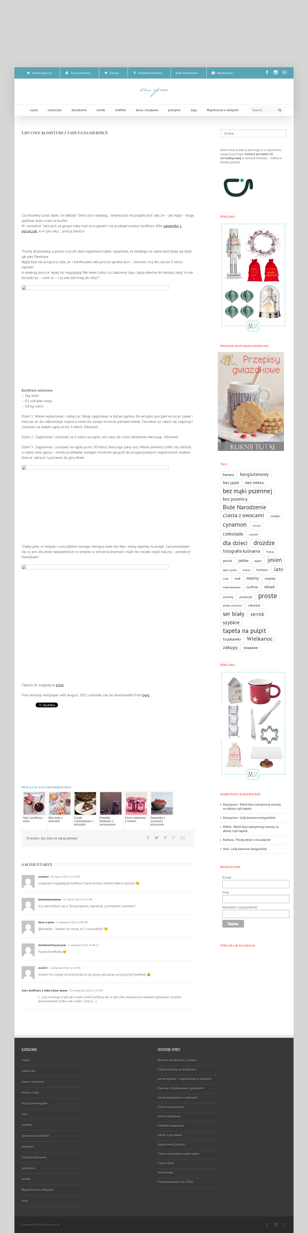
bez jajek (231, 482)
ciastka (275, 516)
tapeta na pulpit (244, 630)
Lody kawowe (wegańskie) (258, 818)
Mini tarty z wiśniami (55, 819)
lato (278, 569)
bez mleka (254, 482)
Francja (270, 551)
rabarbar (254, 605)
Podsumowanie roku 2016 (175, 1182)
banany (228, 474)
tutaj (60, 685)
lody (226, 578)
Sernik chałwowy (169, 1116)
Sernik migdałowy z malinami (177, 1098)
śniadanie (251, 647)
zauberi (43, 876)
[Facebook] (267, 72)
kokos (246, 570)
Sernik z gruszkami (170, 1135)
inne (24, 1114)
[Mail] (284, 72)
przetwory (28, 1168)
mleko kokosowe (231, 587)
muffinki (252, 587)
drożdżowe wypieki (35, 1103)
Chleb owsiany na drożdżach (177, 1070)
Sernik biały (165, 1173)
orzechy (228, 597)
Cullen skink (166, 1163)
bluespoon (230, 804)
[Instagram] (276, 72)
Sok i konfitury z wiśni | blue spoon (45, 990)
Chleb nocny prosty (171, 1107)
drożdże (264, 542)
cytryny (257, 525)
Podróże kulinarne (34, 1157)
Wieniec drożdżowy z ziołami (177, 1060)
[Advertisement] (154, 33)
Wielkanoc (260, 638)
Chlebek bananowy (171, 1126)
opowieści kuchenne (35, 1136)
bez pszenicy (235, 499)
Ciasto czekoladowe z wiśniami (83, 821)
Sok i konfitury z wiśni (33, 819)
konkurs (262, 569)
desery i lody (30, 1093)
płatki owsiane (232, 605)
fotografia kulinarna (241, 551)
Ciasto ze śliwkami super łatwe (178, 1154)
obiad (269, 586)
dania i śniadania (33, 1082)
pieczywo (28, 1147)
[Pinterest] (165, 838)
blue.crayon (46, 922)
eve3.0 (42, 968)
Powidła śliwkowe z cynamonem (107, 821)
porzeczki (245, 597)
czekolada (233, 534)
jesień (275, 559)
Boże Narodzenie (244, 507)
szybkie (231, 622)
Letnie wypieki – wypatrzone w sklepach (185, 1079)
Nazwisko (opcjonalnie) (239, 907)
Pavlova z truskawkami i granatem (181, 1088)
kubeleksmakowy (49, 899)
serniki (26, 1179)
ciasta (26, 1060)
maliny (252, 578)
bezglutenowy (254, 474)
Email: (227, 877)
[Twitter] (157, 838)
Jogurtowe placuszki (171, 1144)
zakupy (230, 647)
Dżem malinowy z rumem (135, 819)
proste (267, 595)
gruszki (227, 561)
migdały (270, 579)
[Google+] (174, 838)
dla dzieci (235, 543)
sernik (257, 614)
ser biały (233, 613)
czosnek (253, 534)
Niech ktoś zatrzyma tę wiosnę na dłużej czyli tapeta (252, 806)
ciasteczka (29, 1071)
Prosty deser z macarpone (253, 840)
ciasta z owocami (243, 515)
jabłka (243, 560)
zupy (25, 1201)
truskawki (232, 639)
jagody (258, 561)
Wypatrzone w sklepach (38, 1190)
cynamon (235, 524)
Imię (225, 892)
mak (237, 579)
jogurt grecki (230, 570)
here (145, 695)
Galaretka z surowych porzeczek (157, 821)
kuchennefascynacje (52, 945)
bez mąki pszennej (247, 490)
